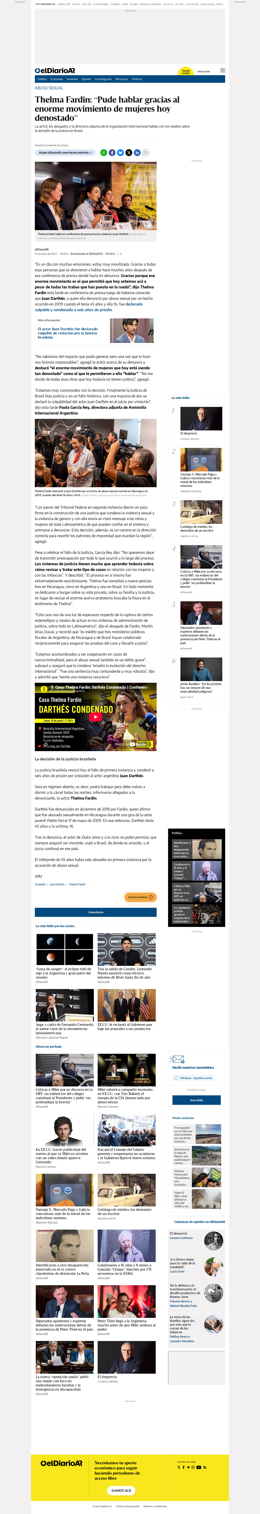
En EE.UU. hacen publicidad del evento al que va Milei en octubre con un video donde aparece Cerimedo (62, 1155)
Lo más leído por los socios (55, 926)
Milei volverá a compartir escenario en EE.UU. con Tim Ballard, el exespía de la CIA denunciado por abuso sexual (125, 1095)
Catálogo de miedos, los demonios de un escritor (124, 1211)
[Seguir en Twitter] (179, 1467)
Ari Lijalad (134, 4)
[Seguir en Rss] (204, 1467)
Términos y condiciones (155, 1506)
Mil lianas (220, 4)
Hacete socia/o (186, 72)
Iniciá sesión (204, 71)
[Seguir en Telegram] (188, 1467)
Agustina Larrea (107, 1218)
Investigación (103, 79)
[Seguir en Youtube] (198, 1467)
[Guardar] (145, 152)
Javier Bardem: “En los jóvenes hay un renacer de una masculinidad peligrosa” (201, 687)
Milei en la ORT (64, 4)
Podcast (137, 79)
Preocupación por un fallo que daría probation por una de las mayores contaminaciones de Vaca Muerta (184, 1134)
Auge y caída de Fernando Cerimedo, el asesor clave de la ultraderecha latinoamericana (65, 1028)
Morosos (76, 4)
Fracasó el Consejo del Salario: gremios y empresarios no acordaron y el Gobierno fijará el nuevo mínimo (126, 1153)
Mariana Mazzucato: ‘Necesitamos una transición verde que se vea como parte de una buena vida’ (182, 1177)
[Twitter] (128, 152)
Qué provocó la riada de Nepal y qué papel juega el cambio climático (182, 1156)
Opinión (86, 79)
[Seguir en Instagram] (193, 1467)
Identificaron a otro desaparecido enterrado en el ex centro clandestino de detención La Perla (62, 1269)
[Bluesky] (120, 152)
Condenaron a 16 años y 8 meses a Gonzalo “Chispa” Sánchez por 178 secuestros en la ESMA (124, 1269)
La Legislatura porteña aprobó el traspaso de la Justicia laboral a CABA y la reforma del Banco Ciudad (182, 914)
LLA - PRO (179, 4)
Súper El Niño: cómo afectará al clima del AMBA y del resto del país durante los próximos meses (181, 1199)
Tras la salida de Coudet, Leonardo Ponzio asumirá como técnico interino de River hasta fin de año (125, 973)
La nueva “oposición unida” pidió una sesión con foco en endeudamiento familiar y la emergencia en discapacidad (62, 1383)
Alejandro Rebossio (47, 1222)
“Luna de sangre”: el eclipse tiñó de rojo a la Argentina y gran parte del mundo (63, 973)
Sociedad (72, 79)
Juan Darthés (57, 884)
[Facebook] (112, 152)
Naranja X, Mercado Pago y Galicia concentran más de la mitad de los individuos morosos (63, 1213)
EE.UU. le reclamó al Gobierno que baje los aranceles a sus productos (125, 1026)
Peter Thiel (86, 4)
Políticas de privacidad (127, 1506)
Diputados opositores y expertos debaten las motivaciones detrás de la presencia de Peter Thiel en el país (64, 1325)
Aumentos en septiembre (150, 4)
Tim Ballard (115, 4)
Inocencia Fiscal (192, 4)
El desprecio (107, 1376)
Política (42, 79)
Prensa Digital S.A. (102, 1506)
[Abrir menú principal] (222, 70)
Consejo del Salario (100, 4)
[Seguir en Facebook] (184, 1467)
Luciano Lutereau (207, 4)
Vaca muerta (168, 4)
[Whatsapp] (103, 152)
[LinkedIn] (137, 152)
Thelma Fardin (77, 884)
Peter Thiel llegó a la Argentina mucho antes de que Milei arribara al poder (127, 1325)
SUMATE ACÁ (121, 1491)
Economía (56, 79)
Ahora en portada (48, 1046)
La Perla (124, 4)
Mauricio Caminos (108, 1106)
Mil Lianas (122, 79)
